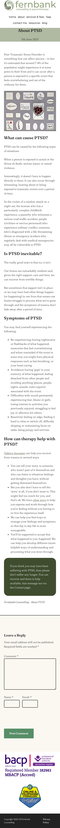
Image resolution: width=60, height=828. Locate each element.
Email (27, 697)
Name (9, 697)
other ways (39, 500)
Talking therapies (14, 453)
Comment (11, 656)
